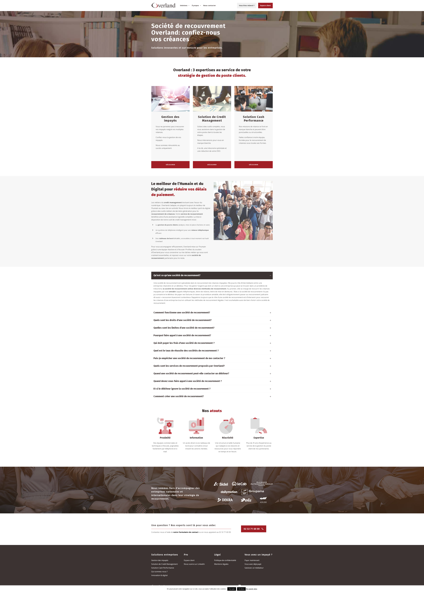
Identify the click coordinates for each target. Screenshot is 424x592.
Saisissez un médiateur (254, 568)
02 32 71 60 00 (252, 528)
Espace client (265, 5)
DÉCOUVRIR (170, 165)
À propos (195, 5)
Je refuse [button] (241, 589)
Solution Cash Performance (162, 568)
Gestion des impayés (159, 560)
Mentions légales (221, 564)
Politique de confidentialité (225, 560)
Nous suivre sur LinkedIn (194, 564)
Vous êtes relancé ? (247, 5)
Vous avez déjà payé (253, 564)
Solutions (183, 5)
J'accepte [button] (232, 589)
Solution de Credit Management (164, 564)
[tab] (212, 275)
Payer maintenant (252, 560)
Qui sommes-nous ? (159, 571)
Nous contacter (209, 5)
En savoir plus (251, 589)
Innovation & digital (159, 575)
